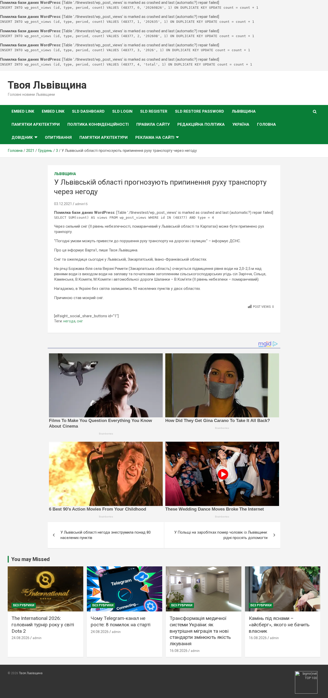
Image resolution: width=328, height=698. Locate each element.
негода (69, 321)
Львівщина (244, 111)
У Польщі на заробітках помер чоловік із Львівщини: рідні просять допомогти (221, 535)
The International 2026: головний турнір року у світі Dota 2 (43, 624)
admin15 (81, 204)
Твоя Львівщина (47, 85)
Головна (266, 124)
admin (37, 638)
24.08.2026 (20, 638)
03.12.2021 (63, 204)
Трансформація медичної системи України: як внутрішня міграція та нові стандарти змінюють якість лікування (200, 631)
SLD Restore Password (199, 111)
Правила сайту (153, 124)
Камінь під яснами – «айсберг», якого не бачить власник (279, 624)
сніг (80, 321)
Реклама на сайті (154, 137)
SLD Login (122, 111)
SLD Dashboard (88, 111)
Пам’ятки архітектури (36, 124)
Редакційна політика (201, 124)
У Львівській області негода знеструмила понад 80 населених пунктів (105, 535)
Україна (240, 124)
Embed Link (23, 111)
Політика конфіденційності (98, 124)
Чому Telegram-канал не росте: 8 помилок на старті (120, 621)
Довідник (22, 137)
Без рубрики (23, 605)
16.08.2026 (179, 651)
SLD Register (153, 111)
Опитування (58, 137)
